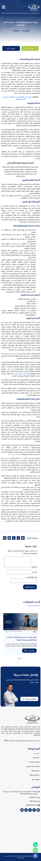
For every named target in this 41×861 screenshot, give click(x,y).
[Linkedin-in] (26, 810)
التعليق (34, 567)
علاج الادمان (31, 509)
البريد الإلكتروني (31, 577)
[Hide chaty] (35, 855)
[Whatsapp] (35, 850)
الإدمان (14, 353)
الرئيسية (25, 31)
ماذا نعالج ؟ (35, 757)
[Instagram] (34, 810)
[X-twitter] (30, 810)
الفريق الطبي (35, 771)
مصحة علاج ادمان (13, 454)
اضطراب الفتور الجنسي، (20, 373)
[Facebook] (38, 810)
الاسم (34, 572)
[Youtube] (22, 810)
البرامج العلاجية (34, 762)
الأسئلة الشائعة (34, 775)
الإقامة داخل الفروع (33, 766)
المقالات (15, 31)
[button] (23, 538)
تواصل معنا (35, 779)
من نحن (36, 753)
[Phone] (35, 844)
